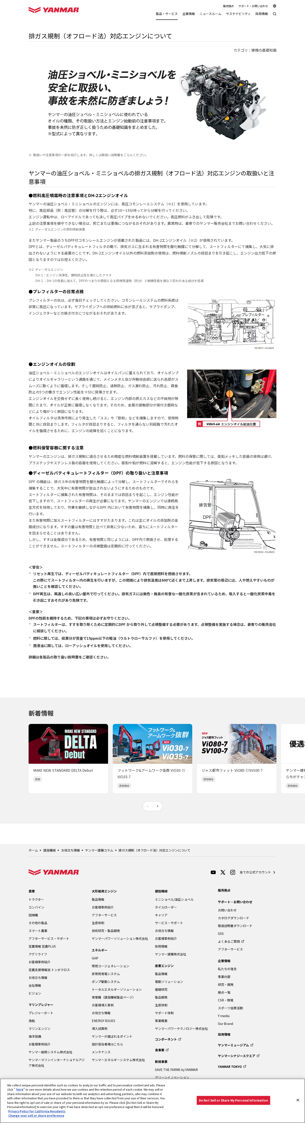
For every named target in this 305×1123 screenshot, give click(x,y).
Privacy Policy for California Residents (36, 1111)
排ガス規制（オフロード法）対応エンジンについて (154, 850)
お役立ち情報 (70, 850)
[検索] (275, 16)
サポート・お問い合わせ (253, 6)
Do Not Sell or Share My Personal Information (233, 1100)
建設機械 (49, 850)
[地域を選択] (275, 6)
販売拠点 (228, 6)
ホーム (33, 850)
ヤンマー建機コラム (99, 850)
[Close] (298, 1100)
